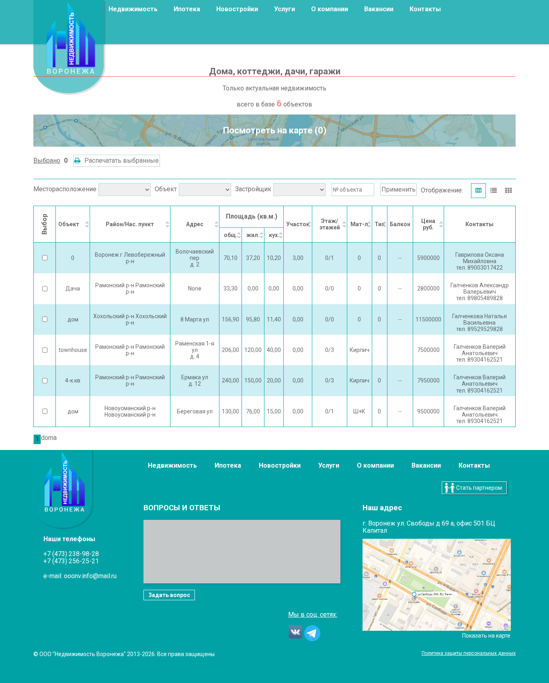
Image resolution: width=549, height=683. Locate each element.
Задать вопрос (169, 595)
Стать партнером (479, 488)
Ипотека (187, 9)
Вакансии (378, 9)
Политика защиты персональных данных (469, 653)
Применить (398, 189)
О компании (375, 465)
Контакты (425, 9)
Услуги (284, 9)
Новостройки (237, 9)
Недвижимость (133, 9)
